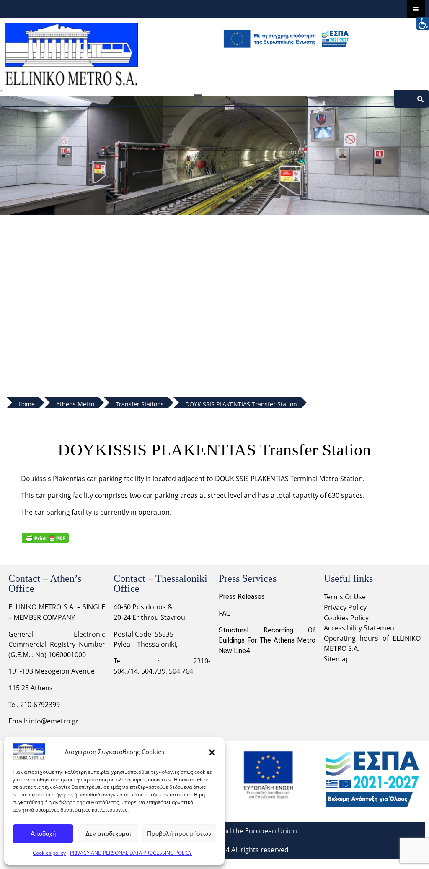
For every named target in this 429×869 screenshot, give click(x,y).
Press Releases (242, 597)
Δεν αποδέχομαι (108, 833)
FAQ (225, 613)
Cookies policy (49, 852)
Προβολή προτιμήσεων (179, 833)
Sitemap (337, 658)
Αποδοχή (43, 833)
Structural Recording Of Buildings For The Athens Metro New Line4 (267, 640)
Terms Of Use (345, 596)
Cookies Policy (346, 617)
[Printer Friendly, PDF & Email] (45, 538)
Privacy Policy (346, 607)
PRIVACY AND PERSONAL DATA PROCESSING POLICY (131, 852)
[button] (212, 751)
